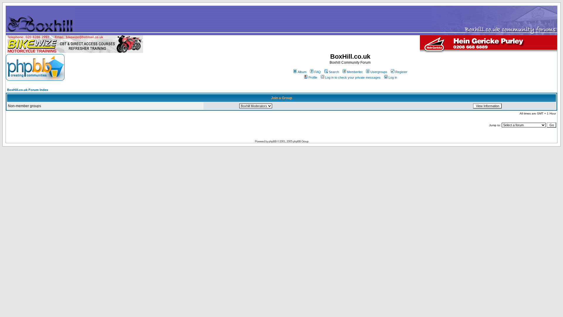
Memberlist (354, 72)
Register (401, 72)
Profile (312, 77)
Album (302, 72)
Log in (393, 77)
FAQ (317, 72)
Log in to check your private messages (353, 77)
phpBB (273, 141)
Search (334, 72)
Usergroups (378, 72)
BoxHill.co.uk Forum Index (27, 90)
